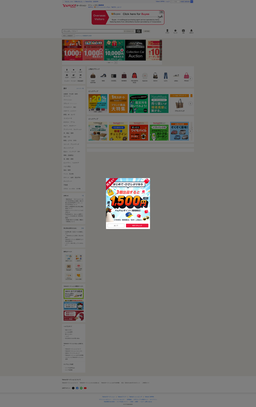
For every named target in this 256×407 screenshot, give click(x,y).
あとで (116, 225)
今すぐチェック (137, 225)
